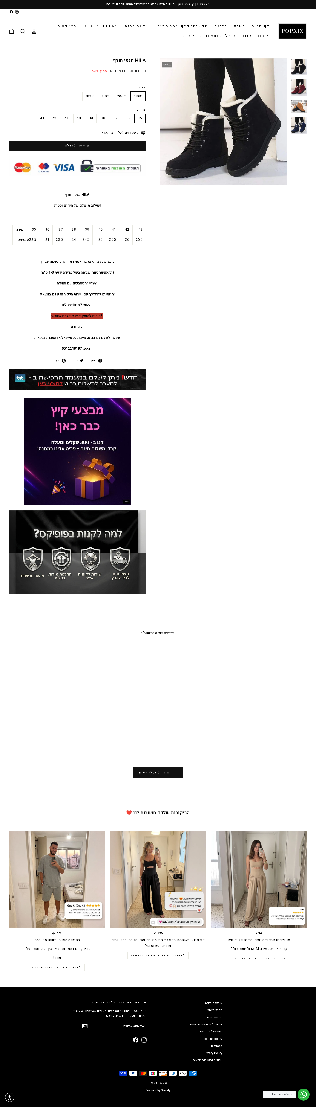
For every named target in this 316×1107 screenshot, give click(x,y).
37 (116, 118)
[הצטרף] (85, 1026)
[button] (9, 1097)
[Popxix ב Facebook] (135, 1040)
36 (128, 118)
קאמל (121, 96)
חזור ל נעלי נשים (155, 773)
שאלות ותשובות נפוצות (209, 36)
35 (140, 118)
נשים (239, 26)
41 (66, 118)
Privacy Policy (213, 1053)
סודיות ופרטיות (212, 1017)
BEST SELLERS (100, 26)
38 (103, 118)
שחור (138, 96)
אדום (90, 96)
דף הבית (261, 26)
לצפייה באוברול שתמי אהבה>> (259, 959)
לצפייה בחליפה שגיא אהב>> (56, 967)
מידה (141, 110)
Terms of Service (210, 1031)
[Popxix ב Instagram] (144, 1040)
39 (91, 118)
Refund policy (213, 1039)
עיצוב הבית (137, 26)
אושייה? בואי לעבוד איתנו (206, 1024)
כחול (105, 96)
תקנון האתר (214, 1010)
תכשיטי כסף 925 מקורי (182, 26)
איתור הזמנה (256, 36)
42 (54, 118)
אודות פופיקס (213, 1003)
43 (42, 118)
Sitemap (216, 1046)
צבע (142, 88)
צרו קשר (67, 26)
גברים (220, 26)
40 (79, 118)
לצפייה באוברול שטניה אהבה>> (158, 955)
